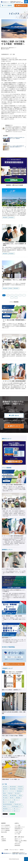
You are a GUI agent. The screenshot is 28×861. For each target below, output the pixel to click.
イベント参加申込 (8, 5)
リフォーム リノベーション (9, 791)
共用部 (12, 797)
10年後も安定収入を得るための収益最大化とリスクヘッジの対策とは (13, 590)
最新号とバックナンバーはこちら (14, 664)
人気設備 (5, 797)
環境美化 (18, 797)
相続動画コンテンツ (7, 808)
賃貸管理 (3, 48)
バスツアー (17, 808)
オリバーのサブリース (5, 827)
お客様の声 (3, 838)
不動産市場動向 (14, 795)
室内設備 (5, 795)
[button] (26, 1)
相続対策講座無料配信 (8, 804)
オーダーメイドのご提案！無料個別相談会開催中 (14, 381)
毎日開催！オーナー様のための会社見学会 (13, 349)
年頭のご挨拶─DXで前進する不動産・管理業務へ (13, 735)
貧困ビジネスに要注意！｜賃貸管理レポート (11, 689)
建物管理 (7, 48)
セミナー (5, 802)
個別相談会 (20, 791)
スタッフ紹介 (17, 833)
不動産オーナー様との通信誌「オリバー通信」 (21, 841)
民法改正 (11, 793)
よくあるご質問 (18, 832)
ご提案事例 (3, 840)
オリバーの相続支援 (5, 830)
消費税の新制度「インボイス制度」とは (11, 779)
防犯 (21, 795)
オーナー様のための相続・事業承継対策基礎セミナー (14, 320)
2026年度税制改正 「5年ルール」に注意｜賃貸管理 (14, 280)
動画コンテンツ (7, 806)
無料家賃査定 (17, 845)
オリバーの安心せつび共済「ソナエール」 (11, 569)
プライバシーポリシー (14, 849)
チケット (16, 810)
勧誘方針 (22, 849)
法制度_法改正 (18, 804)
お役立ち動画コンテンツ (20, 827)
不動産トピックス (18, 830)
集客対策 (21, 788)
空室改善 (5, 786)
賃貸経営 (12, 217)
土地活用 (18, 793)
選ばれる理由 (4, 832)
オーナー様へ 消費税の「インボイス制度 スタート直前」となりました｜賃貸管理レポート (13, 756)
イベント (16, 799)
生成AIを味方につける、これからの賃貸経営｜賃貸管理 (14, 244)
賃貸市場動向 (13, 788)
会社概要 (6, 849)
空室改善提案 (13, 786)
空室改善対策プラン (19, 828)
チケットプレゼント (7, 810)
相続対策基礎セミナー (7, 637)
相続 (11, 288)
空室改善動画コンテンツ (17, 806)
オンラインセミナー (7, 799)
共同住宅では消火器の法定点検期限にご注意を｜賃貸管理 (13, 712)
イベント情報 (17, 825)
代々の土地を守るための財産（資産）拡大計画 (14, 207)
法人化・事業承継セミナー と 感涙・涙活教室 (12, 615)
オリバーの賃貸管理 (5, 825)
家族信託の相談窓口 (5, 828)
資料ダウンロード (22, 5)
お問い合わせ (15, 415)
